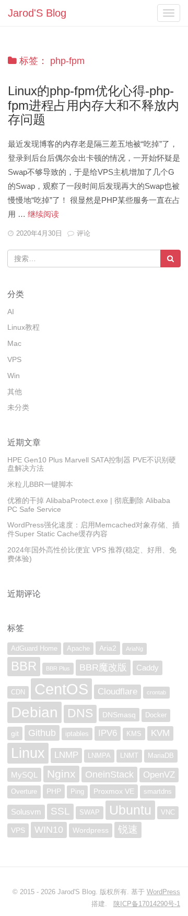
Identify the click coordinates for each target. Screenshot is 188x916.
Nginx (61, 774)
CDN (18, 692)
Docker (156, 715)
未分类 (18, 407)
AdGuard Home (34, 648)
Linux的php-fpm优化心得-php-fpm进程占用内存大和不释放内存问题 (93, 105)
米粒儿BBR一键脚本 (40, 484)
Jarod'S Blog (37, 13)
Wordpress (91, 830)
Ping (77, 791)
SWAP (89, 812)
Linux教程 (23, 327)
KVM (160, 733)
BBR (24, 666)
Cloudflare (117, 691)
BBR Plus (58, 668)
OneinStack (109, 774)
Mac (14, 343)
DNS (80, 713)
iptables (77, 734)
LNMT (129, 755)
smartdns (158, 791)
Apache (78, 648)
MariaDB (161, 755)
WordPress (163, 892)
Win (13, 375)
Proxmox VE (113, 791)
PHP (53, 791)
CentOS (61, 689)
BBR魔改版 (103, 667)
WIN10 (48, 829)
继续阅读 (43, 214)
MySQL (24, 774)
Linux (28, 753)
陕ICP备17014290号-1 (146, 904)
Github (42, 733)
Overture (24, 791)
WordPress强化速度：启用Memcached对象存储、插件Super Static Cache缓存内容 (93, 529)
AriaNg (134, 649)
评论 (83, 233)
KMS (134, 734)
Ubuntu (130, 810)
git (15, 733)
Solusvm (26, 811)
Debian (34, 712)
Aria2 (107, 648)
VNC (168, 812)
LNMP (66, 755)
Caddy (147, 667)
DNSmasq (119, 715)
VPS (14, 359)
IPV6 (107, 733)
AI (10, 311)
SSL (60, 811)
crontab (156, 692)
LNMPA (99, 755)
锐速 (128, 829)
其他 (14, 392)
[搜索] (170, 258)
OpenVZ (159, 775)
